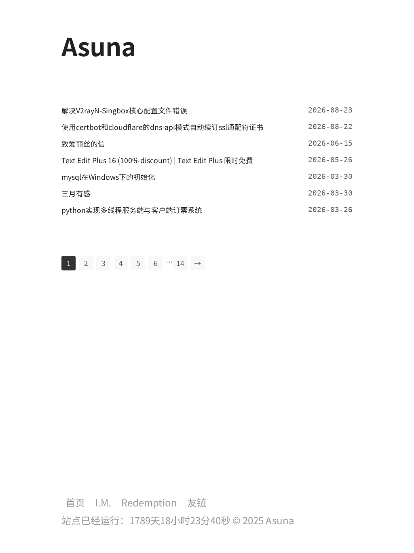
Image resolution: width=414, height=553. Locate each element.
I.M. (103, 502)
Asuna (280, 520)
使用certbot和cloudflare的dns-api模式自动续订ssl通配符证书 (162, 127)
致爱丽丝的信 (83, 143)
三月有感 (76, 193)
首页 (75, 502)
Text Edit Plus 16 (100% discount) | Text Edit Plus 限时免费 (157, 160)
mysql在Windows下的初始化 (108, 177)
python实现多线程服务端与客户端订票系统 (131, 210)
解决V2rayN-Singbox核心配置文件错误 (124, 110)
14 (180, 263)
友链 (197, 502)
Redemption (149, 502)
